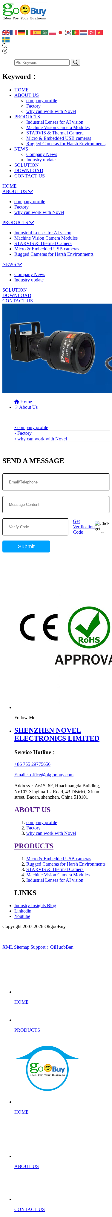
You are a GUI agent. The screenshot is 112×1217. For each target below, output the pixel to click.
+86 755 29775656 (32, 764)
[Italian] (29, 32)
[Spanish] (37, 32)
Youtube (22, 916)
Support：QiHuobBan (51, 947)
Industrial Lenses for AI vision (54, 122)
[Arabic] (45, 32)
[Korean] (68, 32)
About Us (28, 407)
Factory (33, 105)
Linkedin (22, 910)
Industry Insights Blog (35, 905)
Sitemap (21, 947)
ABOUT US (32, 810)
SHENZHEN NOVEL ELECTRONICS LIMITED (56, 734)
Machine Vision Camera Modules (58, 127)
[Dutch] (84, 32)
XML (7, 947)
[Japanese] (61, 32)
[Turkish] (92, 32)
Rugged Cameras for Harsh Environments (65, 143)
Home (25, 401)
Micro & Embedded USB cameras (58, 138)
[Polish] (53, 32)
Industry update (41, 159)
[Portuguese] (76, 32)
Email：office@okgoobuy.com (43, 774)
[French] (14, 32)
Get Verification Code (84, 527)
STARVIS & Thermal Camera (55, 132)
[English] (6, 32)
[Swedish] (6, 39)
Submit (26, 546)
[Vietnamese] (99, 32)
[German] (22, 32)
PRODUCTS (33, 846)
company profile (41, 100)
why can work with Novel (51, 111)
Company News (41, 154)
